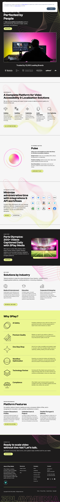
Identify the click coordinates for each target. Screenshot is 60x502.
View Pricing (8, 454)
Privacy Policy (24, 4)
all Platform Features (10, 126)
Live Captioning (51, 113)
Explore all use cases (10, 304)
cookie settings (18, 5)
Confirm (51, 8)
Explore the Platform (10, 424)
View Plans (7, 28)
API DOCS (7, 215)
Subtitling (17, 113)
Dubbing (6, 113)
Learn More (7, 259)
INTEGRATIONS (16, 215)
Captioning (29, 113)
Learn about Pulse (36, 171)
